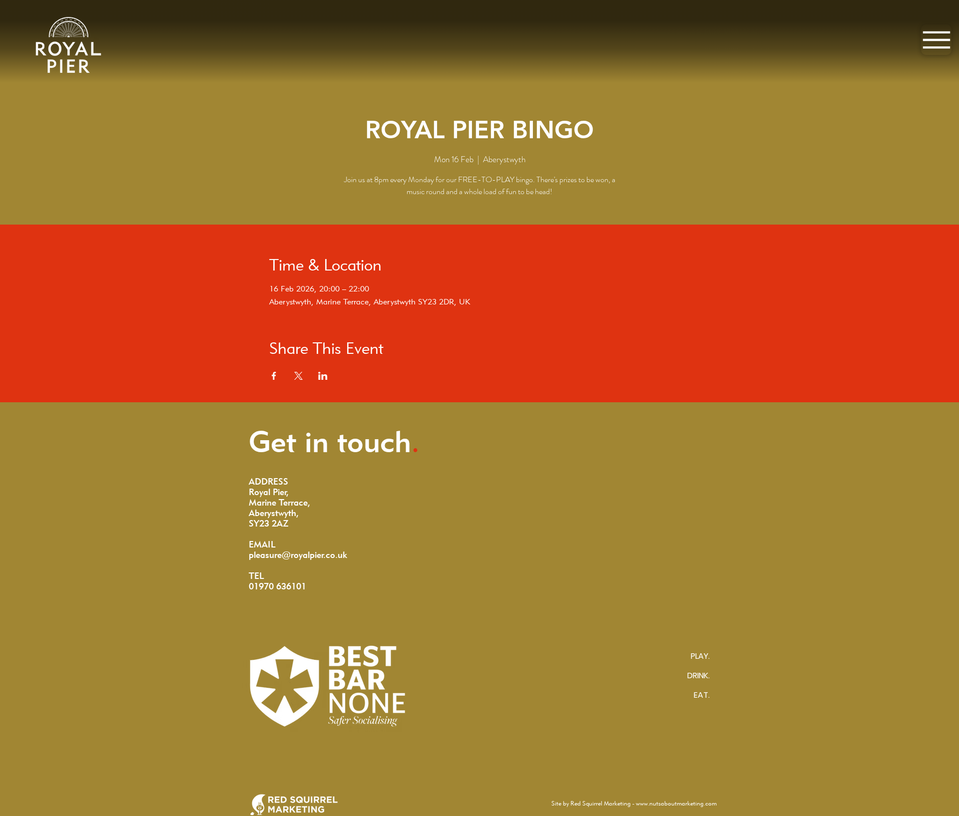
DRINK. (698, 675)
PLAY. (700, 656)
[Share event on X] (298, 376)
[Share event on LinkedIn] (323, 376)
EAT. (702, 695)
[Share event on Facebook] (274, 376)
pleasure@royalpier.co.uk (298, 554)
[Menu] (936, 39)
